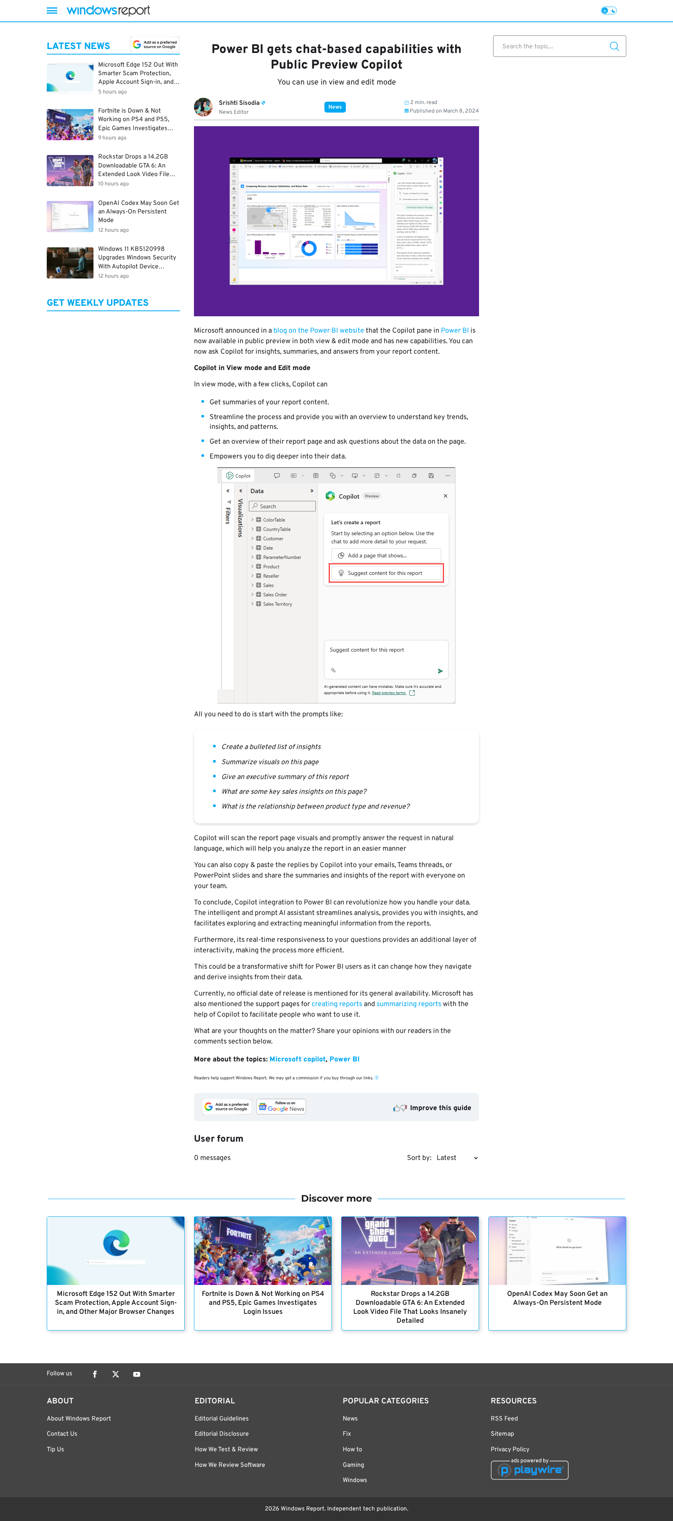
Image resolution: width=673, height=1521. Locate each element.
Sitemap (502, 1434)
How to (352, 1450)
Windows (355, 1480)
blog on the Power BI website (318, 330)
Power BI (455, 330)
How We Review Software (230, 1465)
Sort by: (419, 1158)
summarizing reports (410, 1004)
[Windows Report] (108, 11)
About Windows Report (79, 1419)
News (335, 107)
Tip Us (55, 1450)
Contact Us (62, 1434)
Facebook (94, 1374)
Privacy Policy (510, 1450)
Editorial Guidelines (222, 1419)
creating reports (337, 1004)
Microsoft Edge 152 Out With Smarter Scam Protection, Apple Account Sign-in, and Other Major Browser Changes (116, 1303)
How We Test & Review (226, 1450)
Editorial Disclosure (222, 1434)
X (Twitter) (115, 1374)
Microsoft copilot (298, 1059)
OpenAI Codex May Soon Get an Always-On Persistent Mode (557, 1299)
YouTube (136, 1374)
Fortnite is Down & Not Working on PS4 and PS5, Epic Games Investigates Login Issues (263, 1303)
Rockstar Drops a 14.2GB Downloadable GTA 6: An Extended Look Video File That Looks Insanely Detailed (410, 1307)
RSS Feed (504, 1419)
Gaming (353, 1465)
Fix (347, 1434)
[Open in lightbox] (336, 585)
